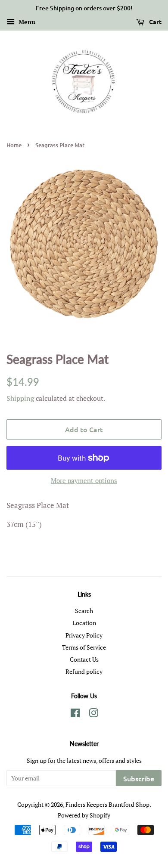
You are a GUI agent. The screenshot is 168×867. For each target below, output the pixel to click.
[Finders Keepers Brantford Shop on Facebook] (75, 714)
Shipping (20, 398)
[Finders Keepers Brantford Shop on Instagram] (93, 714)
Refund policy (84, 671)
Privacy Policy (84, 635)
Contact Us (84, 659)
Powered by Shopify (84, 815)
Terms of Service (84, 647)
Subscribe (138, 778)
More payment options (84, 480)
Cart (155, 21)
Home (14, 145)
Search (84, 611)
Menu (26, 22)
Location (84, 623)
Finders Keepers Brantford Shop (107, 804)
